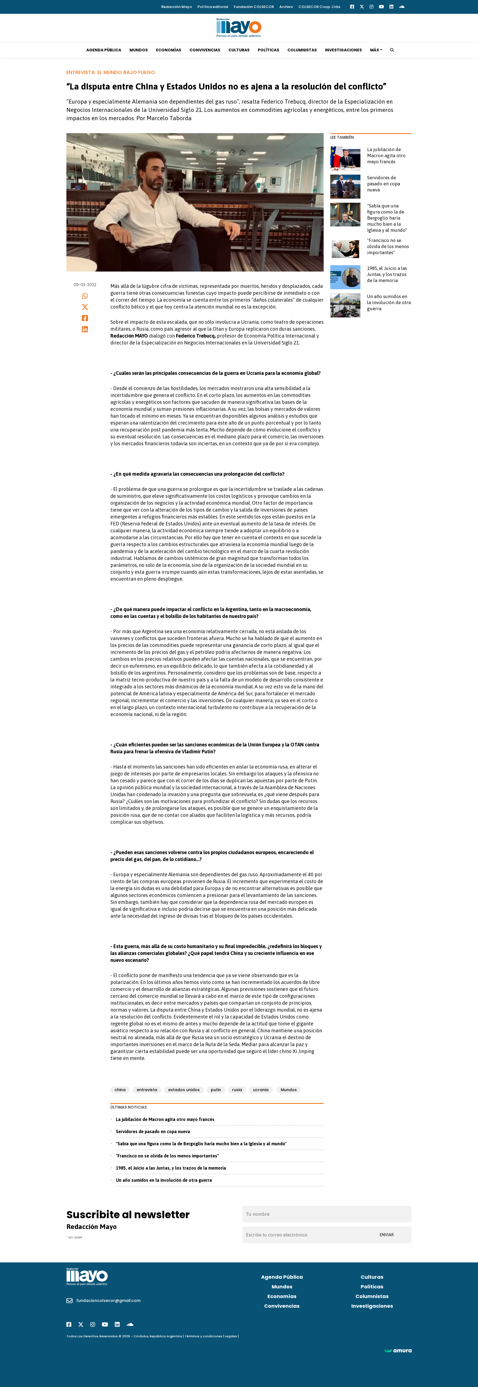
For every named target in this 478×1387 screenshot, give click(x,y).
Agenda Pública (103, 50)
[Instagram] (371, 7)
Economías (168, 50)
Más (374, 50)
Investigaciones (343, 50)
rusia (237, 1090)
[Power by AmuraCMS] (398, 1350)
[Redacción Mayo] (239, 27)
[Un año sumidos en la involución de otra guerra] (345, 305)
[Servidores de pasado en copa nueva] (345, 187)
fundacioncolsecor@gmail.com (108, 1300)
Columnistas (302, 50)
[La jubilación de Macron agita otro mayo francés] (345, 158)
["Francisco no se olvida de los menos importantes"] (345, 249)
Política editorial (213, 6)
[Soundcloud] (401, 7)
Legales (231, 1336)
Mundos (138, 50)
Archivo (286, 6)
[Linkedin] (391, 7)
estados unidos (184, 1090)
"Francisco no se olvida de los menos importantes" (167, 1155)
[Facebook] (352, 7)
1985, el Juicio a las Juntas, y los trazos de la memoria (171, 1167)
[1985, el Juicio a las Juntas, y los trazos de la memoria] (345, 277)
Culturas (239, 50)
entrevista (147, 1090)
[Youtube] (381, 7)
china (120, 1090)
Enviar (387, 1234)
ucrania (261, 1090)
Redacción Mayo (176, 6)
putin (216, 1090)
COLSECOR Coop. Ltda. (319, 6)
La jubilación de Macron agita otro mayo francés (165, 1119)
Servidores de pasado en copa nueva (153, 1131)
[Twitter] (362, 7)
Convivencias (204, 50)
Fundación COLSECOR (254, 6)
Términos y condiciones (203, 1336)
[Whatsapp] (85, 296)
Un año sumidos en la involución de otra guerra (164, 1180)
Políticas (268, 50)
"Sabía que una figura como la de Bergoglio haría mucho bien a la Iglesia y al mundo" (201, 1143)
